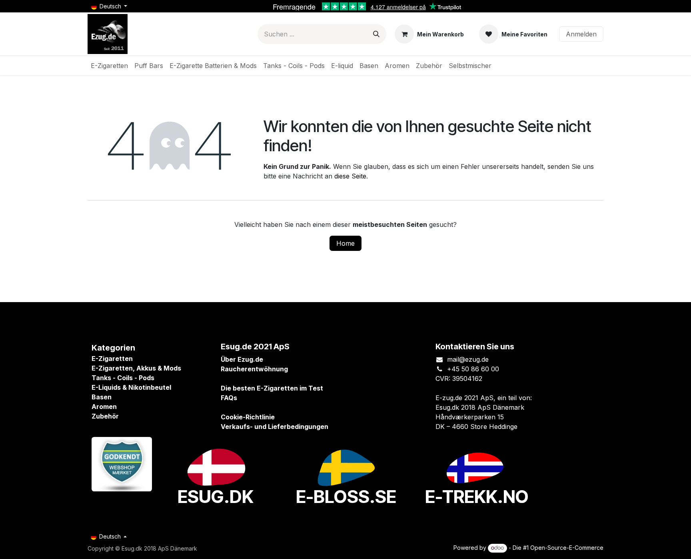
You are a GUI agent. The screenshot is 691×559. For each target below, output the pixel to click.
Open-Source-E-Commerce (566, 547)
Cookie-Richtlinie (248, 417)
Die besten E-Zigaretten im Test (272, 388)
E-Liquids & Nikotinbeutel (131, 387)
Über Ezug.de (242, 359)
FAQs (229, 398)
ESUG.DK (216, 496)
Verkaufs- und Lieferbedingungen (274, 427)
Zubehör (105, 416)
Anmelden (581, 34)
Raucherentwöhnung (254, 369)
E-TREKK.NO (477, 496)
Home (345, 243)
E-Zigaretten (112, 359)
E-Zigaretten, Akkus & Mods (136, 368)
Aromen (104, 407)
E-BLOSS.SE (346, 496)
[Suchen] (376, 34)
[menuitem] (109, 66)
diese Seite (350, 176)
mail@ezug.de (468, 359)
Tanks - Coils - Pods (123, 378)
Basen (102, 397)
